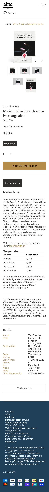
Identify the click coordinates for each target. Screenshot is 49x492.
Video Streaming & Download (20, 428)
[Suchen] (5, 13)
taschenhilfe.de (17, 245)
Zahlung (9, 417)
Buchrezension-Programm (19, 438)
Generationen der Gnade (18, 436)
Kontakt (9, 411)
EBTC (12, 472)
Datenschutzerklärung (17, 419)
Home (8, 24)
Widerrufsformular (15, 425)
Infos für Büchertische (16, 433)
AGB (7, 414)
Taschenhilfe (16, 126)
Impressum (11, 441)
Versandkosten (13, 430)
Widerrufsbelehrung (16, 422)
